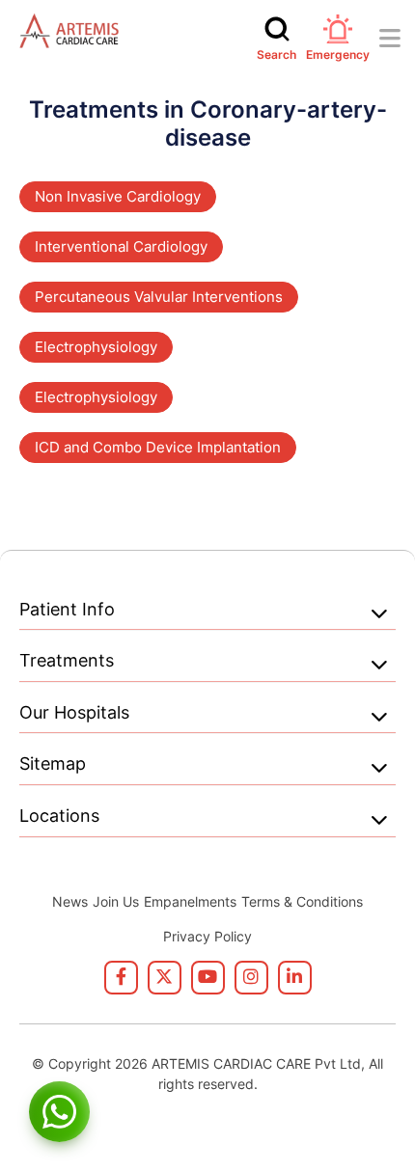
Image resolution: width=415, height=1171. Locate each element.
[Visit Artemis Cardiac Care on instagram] (251, 977)
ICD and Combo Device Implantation (158, 447)
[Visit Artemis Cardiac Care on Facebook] (121, 977)
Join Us (116, 901)
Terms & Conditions (302, 901)
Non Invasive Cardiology (118, 196)
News (70, 901)
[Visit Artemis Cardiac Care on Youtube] (208, 977)
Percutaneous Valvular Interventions (159, 296)
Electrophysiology (96, 347)
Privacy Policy (207, 936)
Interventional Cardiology (121, 246)
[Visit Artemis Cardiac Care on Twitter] (164, 977)
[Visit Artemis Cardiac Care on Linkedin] (295, 977)
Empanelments (190, 901)
